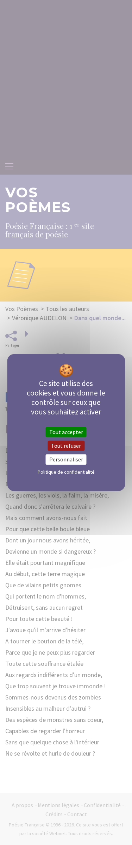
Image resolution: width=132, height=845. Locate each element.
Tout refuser (66, 445)
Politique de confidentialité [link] (66, 471)
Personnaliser (66, 459)
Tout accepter (66, 431)
